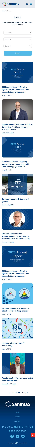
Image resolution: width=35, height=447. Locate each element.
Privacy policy (12, 443)
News (17, 412)
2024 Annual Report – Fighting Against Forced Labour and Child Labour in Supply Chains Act (15, 164)
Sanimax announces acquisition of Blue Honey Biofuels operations (16, 309)
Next (17, 392)
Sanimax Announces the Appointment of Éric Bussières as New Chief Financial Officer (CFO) (16, 236)
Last (24, 392)
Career (17, 417)
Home (4, 11)
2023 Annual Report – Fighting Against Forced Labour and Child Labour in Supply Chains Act (15, 273)
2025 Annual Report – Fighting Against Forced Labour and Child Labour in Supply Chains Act (15, 89)
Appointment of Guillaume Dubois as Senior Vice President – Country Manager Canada (17, 127)
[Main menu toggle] (30, 4)
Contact (17, 421)
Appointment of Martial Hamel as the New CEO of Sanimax (17, 379)
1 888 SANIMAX (17, 430)
